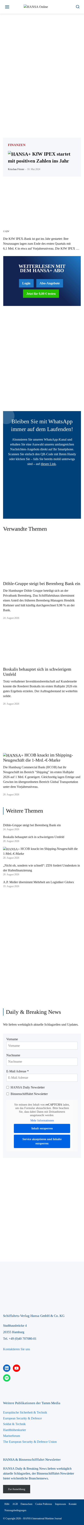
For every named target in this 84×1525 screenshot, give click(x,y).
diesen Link (48, 464)
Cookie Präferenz (43, 1504)
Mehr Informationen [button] (42, 1120)
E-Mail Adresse (17, 1071)
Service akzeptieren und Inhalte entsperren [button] (42, 1141)
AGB (15, 1504)
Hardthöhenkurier (14, 1430)
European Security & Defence (22, 1418)
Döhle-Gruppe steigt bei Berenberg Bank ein (41, 583)
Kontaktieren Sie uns (16, 1349)
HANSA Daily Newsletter (28, 1087)
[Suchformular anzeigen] (77, 6)
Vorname (12, 1039)
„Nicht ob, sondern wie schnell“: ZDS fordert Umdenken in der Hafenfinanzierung (41, 868)
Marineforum (11, 1436)
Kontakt (72, 1504)
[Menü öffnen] (7, 6)
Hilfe (6, 1504)
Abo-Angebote (50, 283)
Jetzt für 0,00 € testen (41, 293)
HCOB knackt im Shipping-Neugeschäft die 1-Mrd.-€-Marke (38, 758)
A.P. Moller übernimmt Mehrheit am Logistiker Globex (38, 882)
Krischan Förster (16, 169)
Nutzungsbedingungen (15, 1510)
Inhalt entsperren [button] (42, 1128)
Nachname (13, 1055)
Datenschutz (26, 1504)
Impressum (60, 1504)
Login (26, 283)
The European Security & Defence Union (30, 1441)
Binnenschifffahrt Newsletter (29, 1094)
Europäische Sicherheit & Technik (25, 1412)
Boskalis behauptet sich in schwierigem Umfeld (37, 672)
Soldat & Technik (14, 1424)
